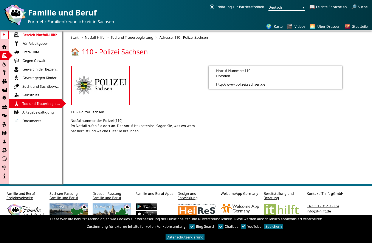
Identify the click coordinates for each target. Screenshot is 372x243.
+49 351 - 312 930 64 (323, 206)
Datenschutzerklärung (185, 237)
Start (75, 37)
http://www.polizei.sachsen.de (240, 84)
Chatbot (231, 226)
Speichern (273, 226)
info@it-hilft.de (319, 211)
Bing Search (205, 226)
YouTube (254, 226)
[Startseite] (14, 25)
